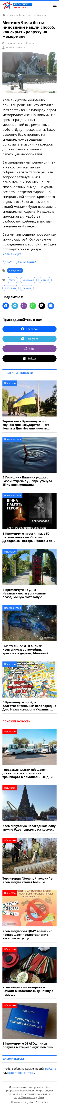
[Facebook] (5, 305)
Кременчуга (11, 254)
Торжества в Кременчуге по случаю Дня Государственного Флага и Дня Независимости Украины (25, 424)
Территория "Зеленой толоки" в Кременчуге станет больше (27, 880)
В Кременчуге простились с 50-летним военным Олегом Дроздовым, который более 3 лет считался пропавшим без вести (28, 537)
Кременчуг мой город (19, 262)
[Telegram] (14, 305)
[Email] (51, 305)
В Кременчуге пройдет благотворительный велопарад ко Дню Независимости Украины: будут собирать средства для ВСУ (29, 705)
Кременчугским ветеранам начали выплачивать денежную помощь (27, 990)
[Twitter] (42, 305)
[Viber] (23, 305)
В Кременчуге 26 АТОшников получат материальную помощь (27, 1045)
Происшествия (12, 439)
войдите (51, 1068)
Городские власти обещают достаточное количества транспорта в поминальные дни (27, 773)
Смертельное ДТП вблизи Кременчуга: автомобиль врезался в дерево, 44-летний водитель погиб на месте (25, 649)
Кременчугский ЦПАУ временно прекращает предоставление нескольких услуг (27, 934)
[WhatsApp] (33, 305)
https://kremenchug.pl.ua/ (29, 1097)
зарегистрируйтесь (21, 1073)
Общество (15, 270)
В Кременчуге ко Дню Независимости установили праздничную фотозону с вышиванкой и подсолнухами (25, 593)
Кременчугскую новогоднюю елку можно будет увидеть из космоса (29, 827)
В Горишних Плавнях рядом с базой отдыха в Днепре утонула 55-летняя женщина (27, 481)
